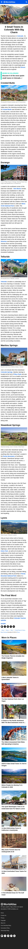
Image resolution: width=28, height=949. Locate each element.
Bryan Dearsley (4, 632)
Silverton (4, 241)
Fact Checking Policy (6, 925)
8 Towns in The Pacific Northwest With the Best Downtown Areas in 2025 (13, 722)
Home (2, 912)
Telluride (4, 281)
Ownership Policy (5, 930)
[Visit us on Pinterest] (11, 936)
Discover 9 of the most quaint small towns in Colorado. (13, 77)
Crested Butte (7, 109)
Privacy (2, 918)
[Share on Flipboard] (2, 626)
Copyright (3, 920)
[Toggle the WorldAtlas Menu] (1, 2)
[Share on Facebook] (5, 626)
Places (18, 632)
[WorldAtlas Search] (26, 2)
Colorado (20, 36)
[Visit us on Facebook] (5, 936)
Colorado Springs (7, 372)
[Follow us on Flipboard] (2, 936)
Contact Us (3, 915)
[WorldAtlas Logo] (10, 2)
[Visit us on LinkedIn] (14, 936)
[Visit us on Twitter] (8, 936)
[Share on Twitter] (8, 626)
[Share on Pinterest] (11, 626)
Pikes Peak (17, 374)
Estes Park (4, 551)
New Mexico (17, 188)
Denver (23, 67)
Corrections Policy (5, 928)
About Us (3, 923)
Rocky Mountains (9, 456)
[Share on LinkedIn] (14, 626)
